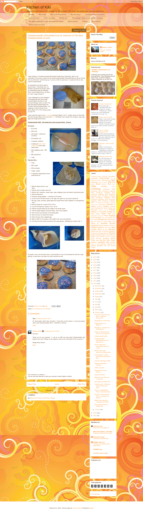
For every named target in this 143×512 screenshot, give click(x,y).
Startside (31, 14)
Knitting (84, 21)
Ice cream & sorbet (100, 221)
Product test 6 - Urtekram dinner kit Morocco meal (102, 385)
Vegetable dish (103, 242)
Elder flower (95, 214)
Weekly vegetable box (98, 245)
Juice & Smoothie (99, 223)
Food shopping (109, 216)
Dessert (112, 210)
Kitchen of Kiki (38, 7)
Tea (101, 240)
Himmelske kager (98, 437)
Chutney (96, 204)
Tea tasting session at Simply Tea (101, 405)
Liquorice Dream (100, 374)
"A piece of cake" (96, 176)
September (98, 294)
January (97, 409)
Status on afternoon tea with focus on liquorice (102, 332)
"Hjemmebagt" (104, 178)
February (98, 312)
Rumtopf (98, 235)
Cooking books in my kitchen (95, 14)
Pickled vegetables (109, 231)
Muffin (93, 231)
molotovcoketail (77, 508)
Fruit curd (104, 217)
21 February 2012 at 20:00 (51, 331)
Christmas (96, 189)
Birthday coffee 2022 (105, 156)
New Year (98, 231)
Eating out (111, 212)
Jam (109, 221)
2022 (95, 257)
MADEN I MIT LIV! (99, 442)
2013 (95, 281)
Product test (95, 233)
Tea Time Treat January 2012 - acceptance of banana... (102, 396)
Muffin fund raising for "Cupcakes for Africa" (102, 401)
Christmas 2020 (109, 189)
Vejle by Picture (73, 21)
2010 (95, 415)
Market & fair (102, 229)
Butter (113, 184)
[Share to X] (56, 306)
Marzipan (48, 309)
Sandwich (97, 236)
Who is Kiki (42, 14)
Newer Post (32, 384)
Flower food (106, 214)
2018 (95, 267)
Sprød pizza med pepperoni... (101, 427)
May (96, 304)
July (96, 299)
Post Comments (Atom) (60, 390)
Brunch (104, 184)
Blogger (91, 508)
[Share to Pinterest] (60, 306)
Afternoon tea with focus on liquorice (102, 378)
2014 (95, 278)
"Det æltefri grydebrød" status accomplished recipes (46, 21)
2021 (95, 259)
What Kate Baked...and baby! (102, 431)
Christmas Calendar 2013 (99, 194)
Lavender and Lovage (100, 453)
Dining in (94, 212)
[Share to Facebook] (58, 306)
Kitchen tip (112, 225)
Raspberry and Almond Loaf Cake (102, 433)
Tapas (97, 240)
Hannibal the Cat (40, 309)
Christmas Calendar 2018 (99, 199)
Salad (108, 235)
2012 (95, 283)
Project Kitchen (103, 233)
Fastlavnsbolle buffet (101, 336)
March (97, 309)
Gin (114, 217)
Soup (92, 238)
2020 (95, 262)
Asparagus (94, 182)
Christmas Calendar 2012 (105, 192)
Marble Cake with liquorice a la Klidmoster (103, 351)
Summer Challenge (102, 238)
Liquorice (100, 227)
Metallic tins (63, 18)
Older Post (81, 384)
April (96, 307)
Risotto (93, 235)
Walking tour (111, 244)
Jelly (113, 221)
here (53, 117)
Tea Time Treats (109, 240)
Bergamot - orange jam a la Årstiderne (102, 328)
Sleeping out (108, 236)
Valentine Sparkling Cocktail (100, 364)
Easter (104, 212)
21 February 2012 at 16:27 (43, 318)
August (97, 296)
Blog (109, 182)
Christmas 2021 (96, 191)
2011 (95, 413)
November (98, 288)
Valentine (94, 242)
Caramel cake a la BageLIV (100, 324)
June (96, 302)
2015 (95, 275)
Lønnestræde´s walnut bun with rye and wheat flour (102, 356)
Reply (34, 325)
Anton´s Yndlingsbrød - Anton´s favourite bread (103, 391)
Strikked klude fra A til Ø (36, 25)
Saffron (103, 235)
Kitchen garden (104, 225)
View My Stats (95, 494)
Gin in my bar (96, 21)
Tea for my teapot (49, 18)
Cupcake (106, 210)
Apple (113, 180)
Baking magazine (103, 182)
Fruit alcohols (96, 218)
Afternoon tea (106, 180)
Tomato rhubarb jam (105, 104)
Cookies (106, 206)
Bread (98, 184)
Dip (100, 212)
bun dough (48, 115)
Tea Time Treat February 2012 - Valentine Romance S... (102, 316)
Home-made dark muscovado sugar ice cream (102, 346)
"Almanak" (105, 176)
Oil (102, 231)
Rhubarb (112, 233)
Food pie (100, 215)
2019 (95, 265)
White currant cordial (105, 117)
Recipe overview (34, 18)
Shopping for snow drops (102, 320)
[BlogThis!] (54, 306)
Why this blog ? (76, 14)
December (98, 286)
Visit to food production (98, 244)
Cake (93, 186)
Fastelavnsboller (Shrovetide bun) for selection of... (101, 340)
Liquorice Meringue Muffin (103, 361)
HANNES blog (97, 449)
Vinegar (112, 242)
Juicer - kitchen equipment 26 (104, 131)
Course (101, 210)
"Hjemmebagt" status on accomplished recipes (87, 18)
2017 (95, 270)
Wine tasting (111, 245)
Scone (102, 236)
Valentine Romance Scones (101, 371)
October (97, 291)
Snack (113, 236)
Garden (110, 217)
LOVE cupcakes (99, 367)
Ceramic (104, 186)
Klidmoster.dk (97, 426)
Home (57, 384)
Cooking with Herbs (101, 208)
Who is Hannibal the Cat (58, 14)
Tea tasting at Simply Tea (102, 381)
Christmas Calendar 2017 (105, 197)
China (113, 186)
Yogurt (93, 247)
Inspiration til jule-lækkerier (100, 438)
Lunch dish (108, 227)
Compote (99, 206)
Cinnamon (102, 204)
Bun (33, 309)
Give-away (94, 219)
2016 (95, 273)
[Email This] (52, 306)
